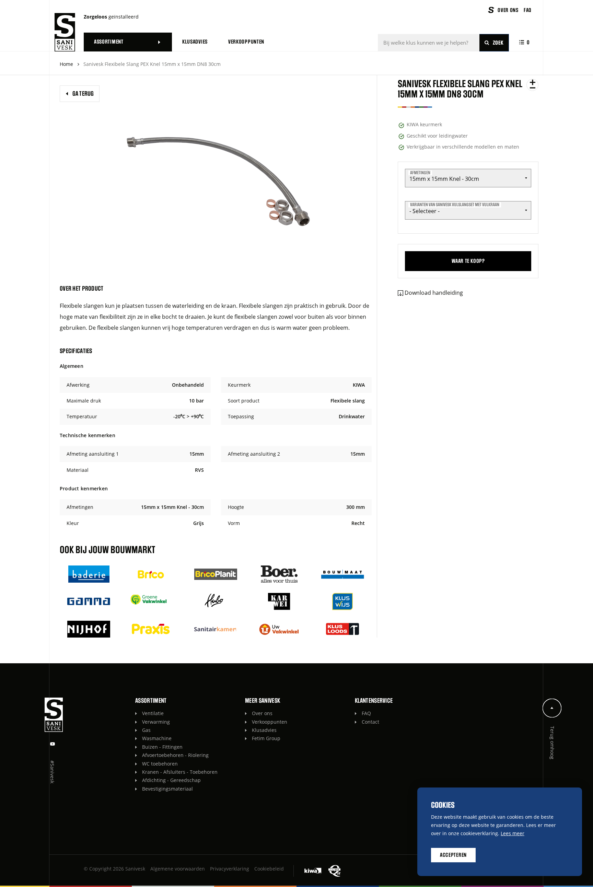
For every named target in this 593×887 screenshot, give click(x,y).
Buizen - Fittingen (162, 747)
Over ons (262, 713)
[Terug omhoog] (552, 708)
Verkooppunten (269, 722)
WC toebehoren (160, 763)
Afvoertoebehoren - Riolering (175, 755)
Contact (370, 722)
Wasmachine (157, 738)
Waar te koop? (468, 261)
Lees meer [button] (512, 833)
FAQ (366, 713)
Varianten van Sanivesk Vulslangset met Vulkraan (454, 204)
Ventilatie (153, 713)
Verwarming (156, 722)
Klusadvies (264, 730)
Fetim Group (266, 738)
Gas (146, 730)
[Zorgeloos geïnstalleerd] (65, 32)
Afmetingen (420, 172)
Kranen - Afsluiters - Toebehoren (180, 772)
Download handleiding (434, 292)
